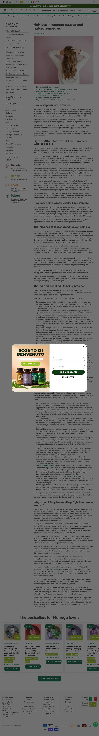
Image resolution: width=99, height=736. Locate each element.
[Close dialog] (85, 346)
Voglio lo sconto (68, 372)
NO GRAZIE (68, 377)
